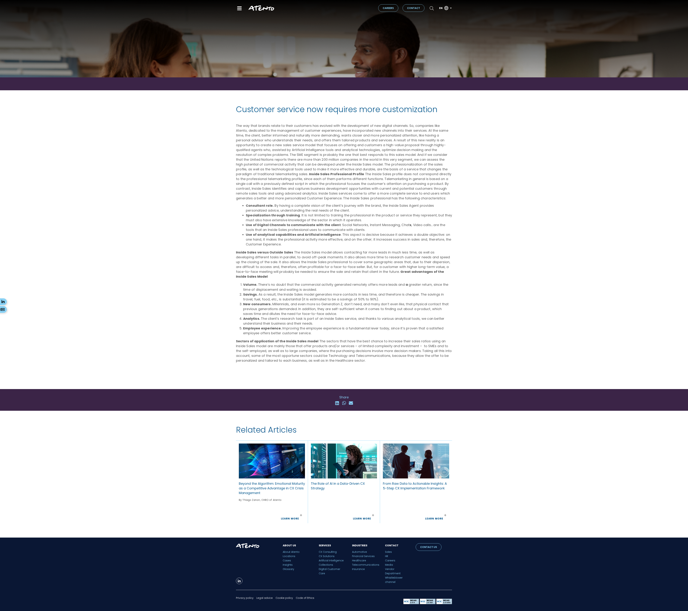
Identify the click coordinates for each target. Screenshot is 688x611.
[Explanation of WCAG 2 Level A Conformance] (411, 603)
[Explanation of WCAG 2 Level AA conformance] (428, 603)
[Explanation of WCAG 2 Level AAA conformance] (444, 603)
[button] (337, 403)
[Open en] (451, 8)
